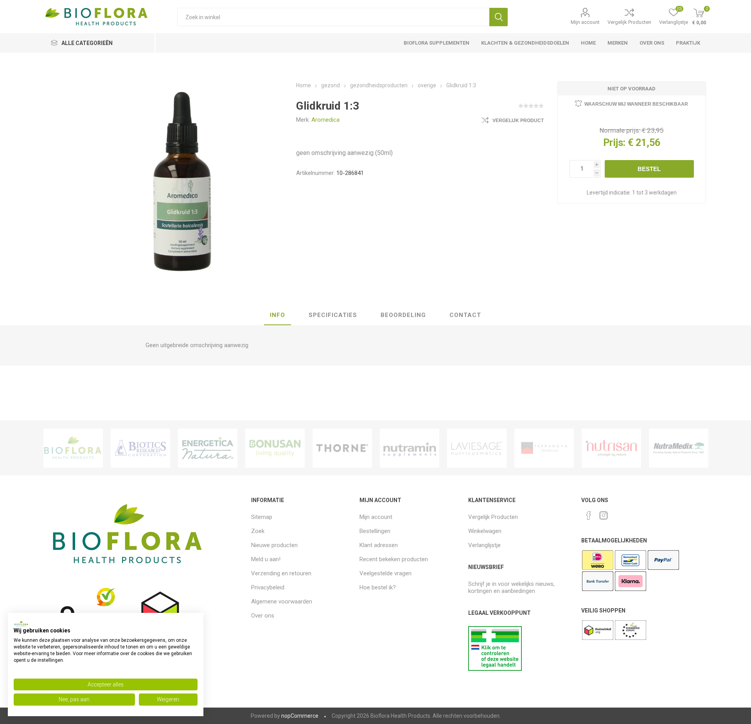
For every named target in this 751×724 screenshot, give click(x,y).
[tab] (277, 315)
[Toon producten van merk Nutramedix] (678, 448)
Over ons (262, 615)
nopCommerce (299, 716)
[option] (73, 448)
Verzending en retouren (281, 573)
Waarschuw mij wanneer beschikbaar (636, 104)
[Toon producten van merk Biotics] (140, 448)
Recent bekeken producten (393, 559)
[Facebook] (588, 515)
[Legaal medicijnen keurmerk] (495, 668)
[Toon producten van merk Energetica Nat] (207, 448)
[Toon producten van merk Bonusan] (275, 448)
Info (277, 315)
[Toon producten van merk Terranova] (544, 448)
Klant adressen (378, 545)
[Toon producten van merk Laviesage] (477, 448)
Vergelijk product (518, 120)
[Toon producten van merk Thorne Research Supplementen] (342, 448)
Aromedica (325, 119)
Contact (465, 315)
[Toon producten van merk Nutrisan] (611, 448)
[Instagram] (603, 515)
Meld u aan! (265, 559)
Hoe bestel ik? (377, 587)
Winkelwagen (484, 531)
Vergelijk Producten (629, 22)
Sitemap (261, 516)
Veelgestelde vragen (385, 573)
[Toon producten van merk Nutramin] (409, 448)
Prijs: (614, 142)
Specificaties (333, 315)
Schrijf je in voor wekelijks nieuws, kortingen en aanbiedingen (511, 587)
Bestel (649, 169)
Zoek (498, 17)
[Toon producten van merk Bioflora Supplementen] (73, 448)
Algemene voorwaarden (281, 601)
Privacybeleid (267, 587)
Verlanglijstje (484, 545)
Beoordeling (403, 315)
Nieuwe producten (274, 545)
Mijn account (585, 22)
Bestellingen (374, 531)
